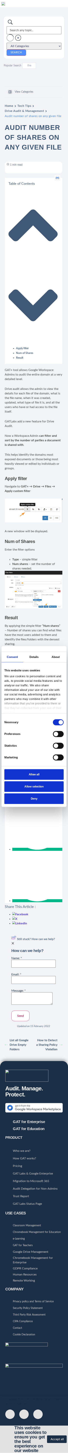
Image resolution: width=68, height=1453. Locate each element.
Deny (34, 798)
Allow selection (33, 786)
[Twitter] (10, 1414)
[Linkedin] (38, 1414)
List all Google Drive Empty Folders (19, 1045)
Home (9, 105)
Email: (16, 974)
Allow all (34, 774)
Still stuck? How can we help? (36, 939)
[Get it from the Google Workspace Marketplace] (34, 1113)
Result (19, 358)
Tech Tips (24, 105)
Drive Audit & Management (24, 110)
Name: (16, 958)
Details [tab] (34, 657)
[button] (65, 3)
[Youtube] (24, 1414)
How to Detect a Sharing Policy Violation (46, 1045)
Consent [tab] (12, 657)
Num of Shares (24, 353)
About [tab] (56, 657)
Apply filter (22, 348)
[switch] (58, 734)
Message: (18, 990)
